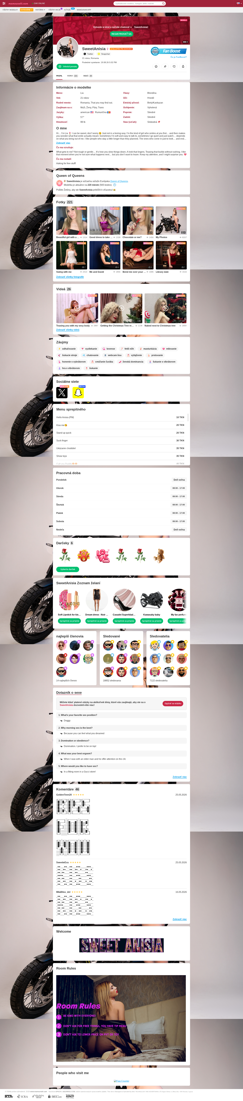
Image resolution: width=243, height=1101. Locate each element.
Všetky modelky (10, 10)
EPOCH (58, 1091)
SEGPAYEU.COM (69, 1091)
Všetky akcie (54, 10)
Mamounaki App (84, 10)
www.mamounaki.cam (38, 1091)
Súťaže (67, 10)
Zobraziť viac (63, 143)
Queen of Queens (119, 181)
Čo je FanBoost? (179, 57)
